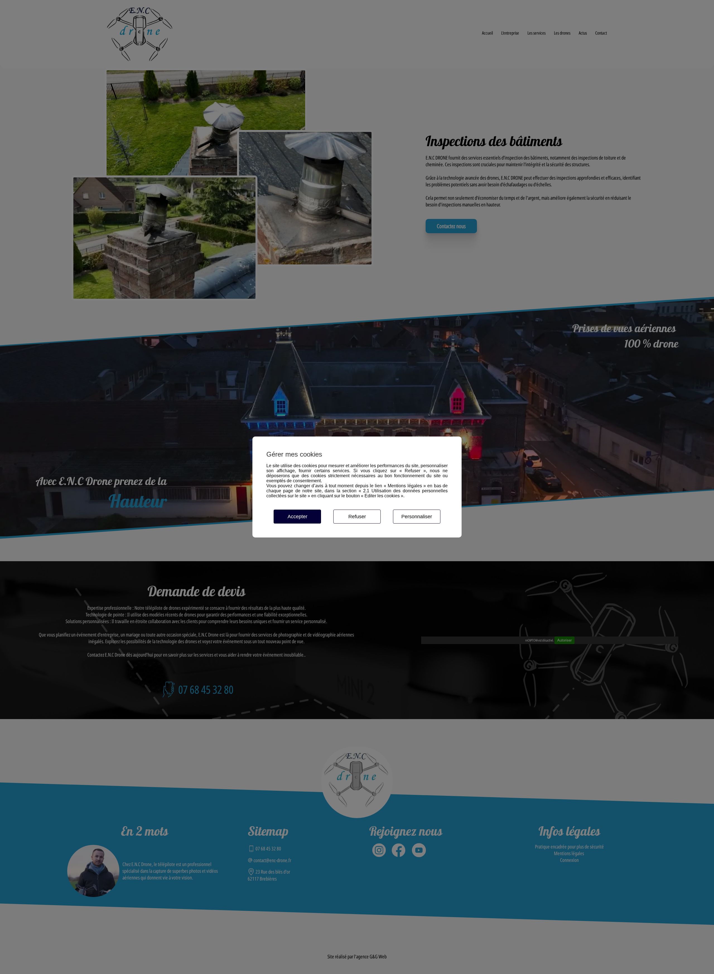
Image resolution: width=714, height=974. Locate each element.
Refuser (357, 516)
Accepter (297, 516)
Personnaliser (416, 516)
